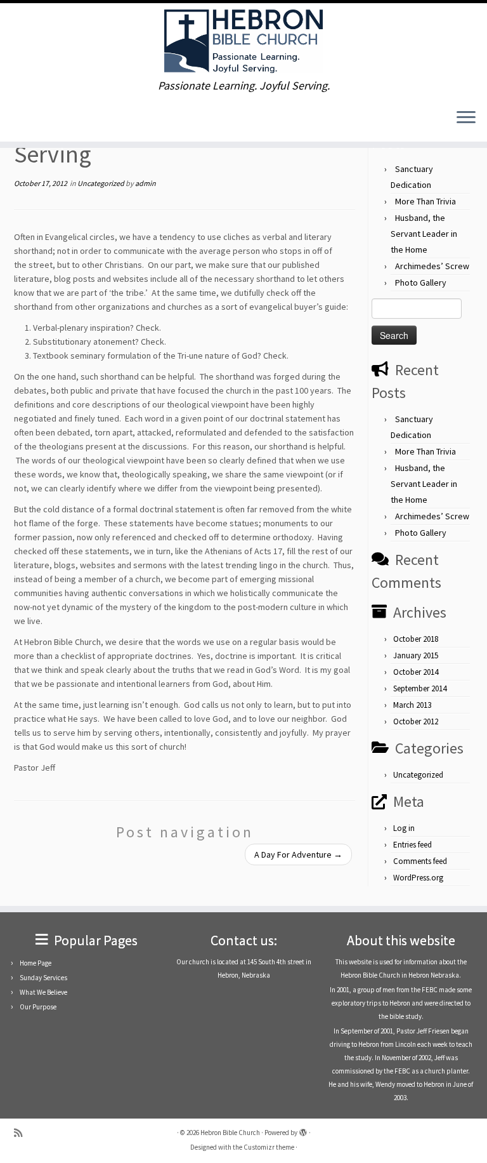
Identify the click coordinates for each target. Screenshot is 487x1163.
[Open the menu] (466, 118)
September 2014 (419, 688)
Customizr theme (269, 1147)
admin (145, 183)
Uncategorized (101, 183)
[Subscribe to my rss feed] (22, 1133)
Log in (404, 828)
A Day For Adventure (298, 854)
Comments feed (420, 861)
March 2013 (412, 705)
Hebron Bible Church (230, 1132)
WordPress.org (418, 877)
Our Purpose (38, 1006)
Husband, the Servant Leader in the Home (424, 233)
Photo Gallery (420, 282)
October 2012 (415, 721)
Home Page (35, 963)
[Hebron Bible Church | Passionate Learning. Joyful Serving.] (243, 41)
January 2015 (415, 655)
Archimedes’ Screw (432, 266)
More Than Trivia (425, 201)
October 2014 (415, 672)
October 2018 (415, 639)
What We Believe (43, 992)
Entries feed (412, 844)
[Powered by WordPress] (303, 1130)
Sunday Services (43, 977)
